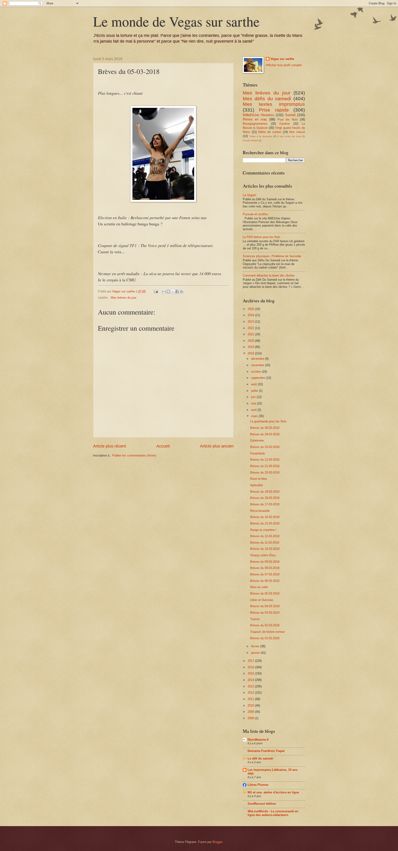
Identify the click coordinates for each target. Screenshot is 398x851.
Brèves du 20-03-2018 (264, 472)
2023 (251, 321)
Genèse (284, 123)
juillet (255, 390)
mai (254, 403)
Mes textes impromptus (274, 104)
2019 (251, 347)
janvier (256, 652)
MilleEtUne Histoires (258, 115)
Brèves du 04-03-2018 (264, 606)
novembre (258, 365)
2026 (251, 309)
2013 (251, 686)
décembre (258, 358)
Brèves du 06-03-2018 (264, 581)
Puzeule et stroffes (255, 214)
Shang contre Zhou (262, 555)
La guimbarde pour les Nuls (268, 421)
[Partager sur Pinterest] (181, 291)
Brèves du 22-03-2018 (264, 459)
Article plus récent (109, 446)
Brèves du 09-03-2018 (264, 561)
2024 (251, 315)
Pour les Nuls (288, 119)
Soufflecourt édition (262, 803)
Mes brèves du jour (123, 297)
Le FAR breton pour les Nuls (261, 237)
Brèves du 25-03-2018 (264, 447)
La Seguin (249, 195)
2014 (251, 680)
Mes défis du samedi (267, 98)
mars (255, 416)
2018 (251, 353)
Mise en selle (259, 587)
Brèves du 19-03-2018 (264, 491)
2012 (251, 692)
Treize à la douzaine (260, 136)
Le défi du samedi (260, 758)
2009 (251, 711)
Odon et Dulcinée (261, 600)
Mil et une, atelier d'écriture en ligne (273, 792)
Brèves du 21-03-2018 (264, 466)
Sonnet (290, 115)
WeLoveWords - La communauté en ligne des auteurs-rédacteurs (273, 813)
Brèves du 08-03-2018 (264, 568)
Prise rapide (274, 109)
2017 (251, 661)
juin (254, 397)
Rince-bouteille (260, 510)
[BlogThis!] (168, 291)
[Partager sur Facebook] (177, 291)
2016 (251, 667)
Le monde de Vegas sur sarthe (176, 21)
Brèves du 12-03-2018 (264, 536)
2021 (251, 334)
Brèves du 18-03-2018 (264, 498)
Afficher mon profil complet (284, 65)
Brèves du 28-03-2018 (264, 434)
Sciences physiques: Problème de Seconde (272, 256)
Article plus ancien (217, 446)
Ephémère (257, 440)
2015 (251, 673)
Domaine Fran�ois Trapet (266, 751)
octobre (256, 371)
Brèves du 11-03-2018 (264, 542)
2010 (251, 705)
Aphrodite (256, 485)
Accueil (163, 446)
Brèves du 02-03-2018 (264, 625)
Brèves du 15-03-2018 (264, 523)
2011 (251, 699)
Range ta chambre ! (263, 530)
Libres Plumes (258, 784)
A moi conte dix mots (289, 136)
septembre (258, 378)
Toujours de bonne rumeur (267, 631)
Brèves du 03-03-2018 (264, 612)
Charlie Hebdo (250, 140)
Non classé (297, 132)
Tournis (255, 619)
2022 (251, 328)
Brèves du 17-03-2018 (264, 504)
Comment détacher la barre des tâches (269, 275)
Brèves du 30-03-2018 (264, 428)
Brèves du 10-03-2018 (264, 549)
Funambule (257, 453)
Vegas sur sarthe (282, 59)
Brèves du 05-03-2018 (264, 593)
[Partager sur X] (172, 291)
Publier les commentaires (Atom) (134, 455)
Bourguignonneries (255, 123)
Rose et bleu (258, 478)
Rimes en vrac (255, 119)
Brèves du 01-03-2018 (264, 638)
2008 (251, 718)
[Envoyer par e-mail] (164, 291)
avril (254, 410)
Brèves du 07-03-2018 (264, 574)
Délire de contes (269, 132)
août (254, 384)
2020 (251, 340)
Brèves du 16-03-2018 (264, 517)
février (255, 646)
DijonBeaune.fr (258, 739)
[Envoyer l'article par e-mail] (155, 291)
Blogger (217, 842)
